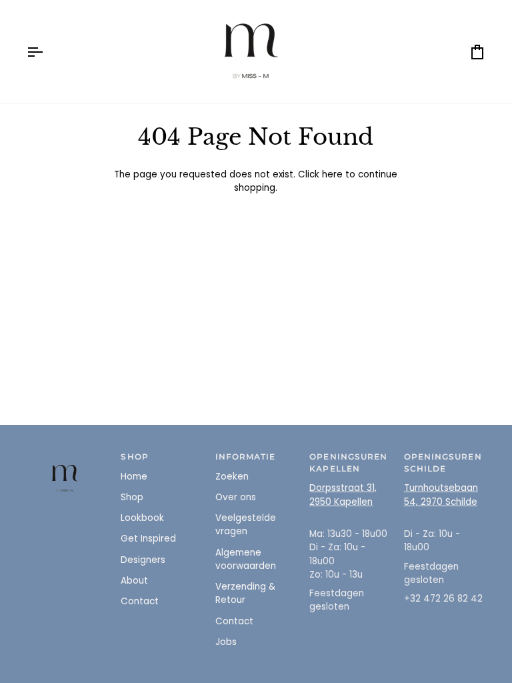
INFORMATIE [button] (245, 457)
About (134, 580)
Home (134, 476)
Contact (140, 601)
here (332, 174)
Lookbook (142, 518)
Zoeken (232, 476)
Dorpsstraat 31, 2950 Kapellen (343, 495)
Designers (143, 560)
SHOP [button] (134, 457)
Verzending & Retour (245, 593)
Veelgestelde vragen (245, 525)
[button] (67, 455)
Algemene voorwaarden (245, 559)
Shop (132, 497)
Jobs (226, 642)
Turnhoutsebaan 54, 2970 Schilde (441, 495)
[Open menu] (47, 51)
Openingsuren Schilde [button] (443, 463)
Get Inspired (148, 538)
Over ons (235, 497)
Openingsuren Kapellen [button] (348, 463)
